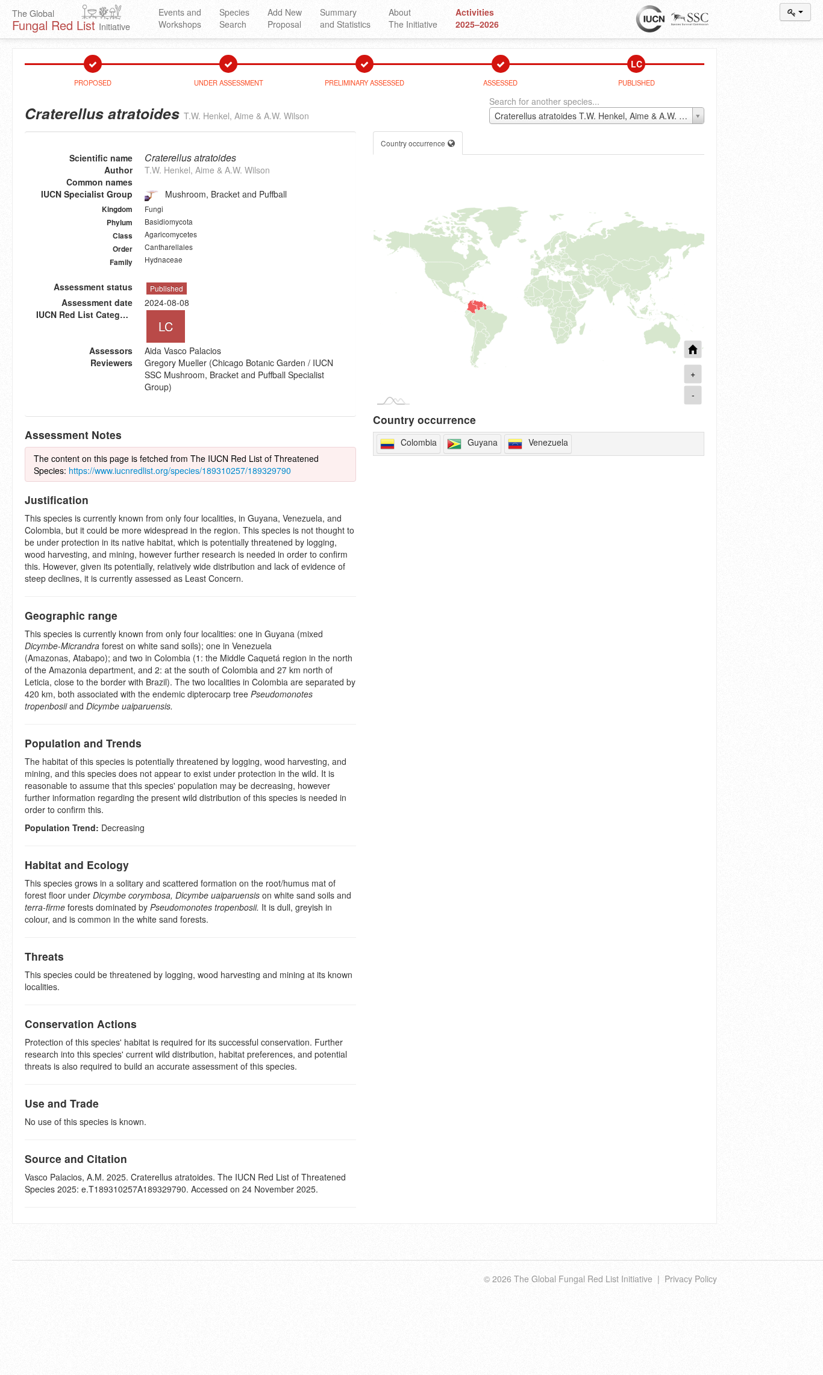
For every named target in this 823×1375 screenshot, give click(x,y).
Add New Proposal (285, 18)
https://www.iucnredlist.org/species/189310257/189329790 (180, 470)
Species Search (234, 18)
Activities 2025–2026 (477, 18)
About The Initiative (413, 18)
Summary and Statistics (345, 18)
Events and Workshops (179, 18)
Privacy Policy (691, 1279)
